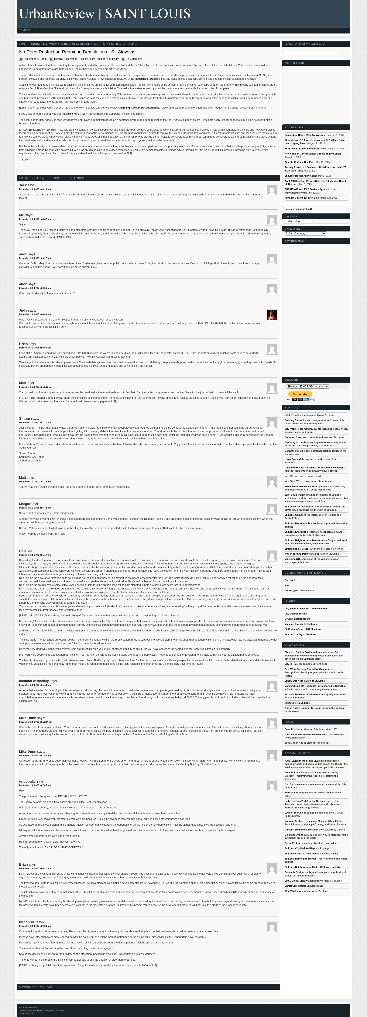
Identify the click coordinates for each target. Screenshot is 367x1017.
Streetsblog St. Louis (296, 549)
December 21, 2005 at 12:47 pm (35, 387)
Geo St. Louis (292, 784)
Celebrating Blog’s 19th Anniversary (305, 135)
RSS (287, 585)
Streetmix (290, 872)
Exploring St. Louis (295, 442)
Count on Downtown (296, 437)
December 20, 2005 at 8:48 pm (35, 314)
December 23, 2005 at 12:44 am (35, 722)
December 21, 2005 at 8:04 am (35, 348)
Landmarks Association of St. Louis (305, 681)
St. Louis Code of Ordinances (301, 853)
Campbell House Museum (299, 729)
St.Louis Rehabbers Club (299, 694)
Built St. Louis (293, 772)
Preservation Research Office (301, 486)
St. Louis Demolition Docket (300, 523)
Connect (25, 30)
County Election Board (297, 618)
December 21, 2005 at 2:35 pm (35, 481)
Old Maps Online (294, 834)
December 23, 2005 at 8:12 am (35, 868)
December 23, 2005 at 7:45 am (35, 785)
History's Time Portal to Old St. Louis (305, 801)
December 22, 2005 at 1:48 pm (35, 685)
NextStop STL (292, 481)
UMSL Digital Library (296, 880)
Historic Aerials (293, 792)
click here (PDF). (77, 113)
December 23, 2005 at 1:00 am (35, 755)
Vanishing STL (293, 559)
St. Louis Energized (295, 532)
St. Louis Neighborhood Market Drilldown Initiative (313, 867)
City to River (291, 664)
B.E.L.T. (289, 415)
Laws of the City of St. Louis (300, 812)
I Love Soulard (293, 459)
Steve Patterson (29, 1007)
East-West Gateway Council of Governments (310, 669)
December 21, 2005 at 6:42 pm (35, 508)
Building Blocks (293, 420)
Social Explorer (293, 843)
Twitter (288, 590)
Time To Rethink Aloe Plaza (300, 162)
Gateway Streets (294, 451)
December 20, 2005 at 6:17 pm (35, 258)
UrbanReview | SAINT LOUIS (105, 12)
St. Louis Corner (294, 515)
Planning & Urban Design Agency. (139, 107)
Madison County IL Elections (301, 624)
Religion (86, 44)
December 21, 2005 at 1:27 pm (35, 422)
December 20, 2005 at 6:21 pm (35, 288)
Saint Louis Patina (295, 494)
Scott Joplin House (295, 742)
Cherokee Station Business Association (307, 652)
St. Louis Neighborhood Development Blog (309, 540)
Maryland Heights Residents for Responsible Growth (314, 467)
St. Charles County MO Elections (303, 629)
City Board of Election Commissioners (306, 608)
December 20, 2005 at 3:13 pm (35, 189)
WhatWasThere (293, 891)
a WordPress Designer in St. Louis (47, 1010)
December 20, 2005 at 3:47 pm (35, 219)
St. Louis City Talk (295, 506)
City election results (296, 613)
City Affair (290, 429)
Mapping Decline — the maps (301, 821)
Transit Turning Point (296, 554)
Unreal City (291, 886)
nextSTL (289, 476)
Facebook (290, 580)
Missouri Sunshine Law (298, 829)
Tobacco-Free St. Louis (298, 703)
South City (101, 44)
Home (22, 44)
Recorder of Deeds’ (146, 78)
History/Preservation (43, 44)
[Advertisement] (316, 92)
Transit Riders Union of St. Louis (303, 708)
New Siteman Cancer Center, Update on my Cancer (313, 153)
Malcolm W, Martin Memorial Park (303, 734)
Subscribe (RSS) (27, 1013)
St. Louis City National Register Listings (307, 848)
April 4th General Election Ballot (302, 197)
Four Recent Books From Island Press (306, 148)
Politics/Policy (69, 44)
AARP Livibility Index (296, 760)
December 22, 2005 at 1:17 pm (35, 555)
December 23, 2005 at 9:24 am (35, 926)
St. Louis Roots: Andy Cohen (301, 175)
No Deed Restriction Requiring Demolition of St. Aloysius (77, 51)
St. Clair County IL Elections (300, 634)
